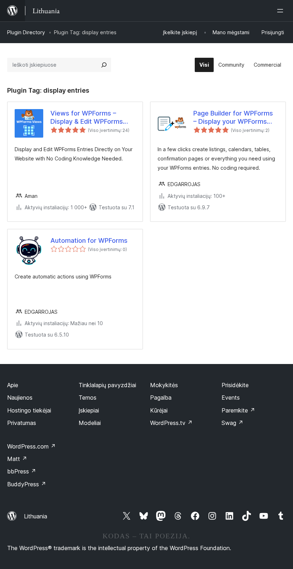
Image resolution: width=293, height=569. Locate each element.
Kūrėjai (159, 410)
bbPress (21, 471)
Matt (17, 458)
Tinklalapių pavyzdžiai (107, 385)
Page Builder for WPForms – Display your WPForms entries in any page (233, 117)
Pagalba (161, 397)
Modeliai (90, 422)
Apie (12, 385)
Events (231, 397)
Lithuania (35, 516)
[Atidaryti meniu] (281, 10)
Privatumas (21, 422)
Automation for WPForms (89, 240)
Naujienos (20, 397)
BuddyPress (26, 484)
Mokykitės (164, 385)
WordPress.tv (171, 422)
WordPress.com (31, 446)
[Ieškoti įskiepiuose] (104, 65)
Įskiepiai (89, 410)
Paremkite (238, 410)
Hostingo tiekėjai (29, 410)
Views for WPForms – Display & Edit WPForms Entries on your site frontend (86, 117)
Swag (232, 422)
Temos (87, 397)
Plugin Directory (26, 32)
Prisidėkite (235, 385)
